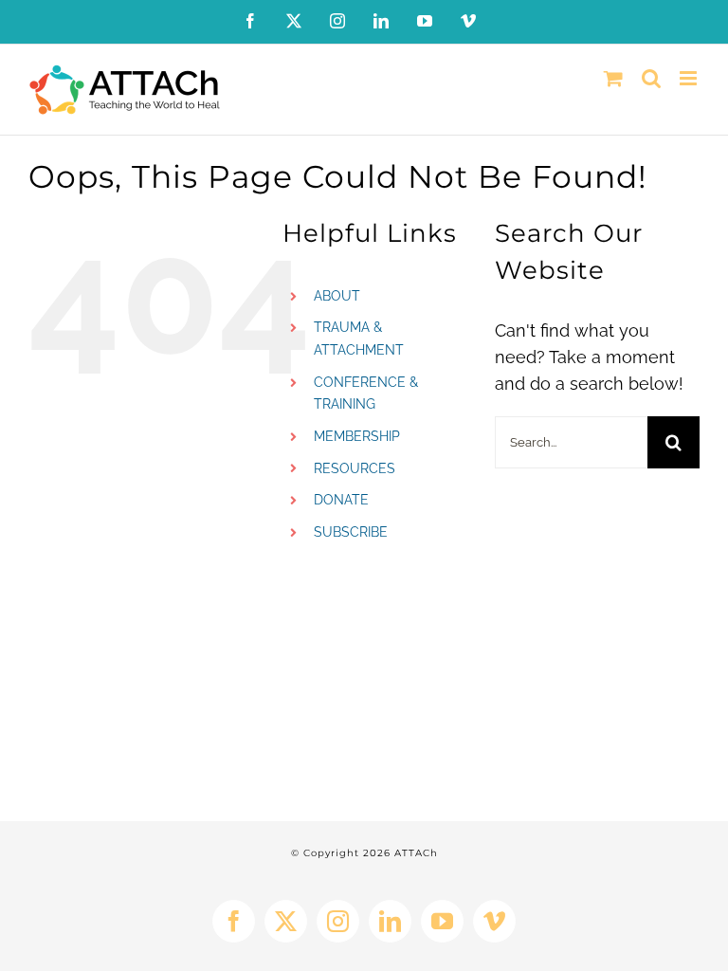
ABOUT (337, 295)
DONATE (341, 499)
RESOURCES (354, 468)
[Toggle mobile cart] (613, 78)
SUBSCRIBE (351, 532)
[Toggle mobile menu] (690, 78)
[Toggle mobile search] (651, 78)
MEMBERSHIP (357, 436)
